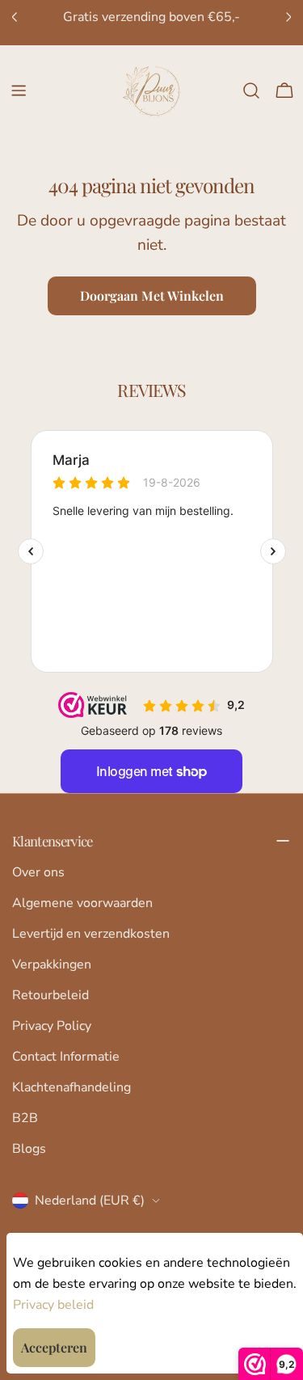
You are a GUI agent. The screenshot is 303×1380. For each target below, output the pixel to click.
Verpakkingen (51, 964)
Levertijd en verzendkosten (91, 934)
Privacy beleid (53, 1305)
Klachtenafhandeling (71, 1087)
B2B (25, 1118)
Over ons (38, 872)
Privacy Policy (51, 1026)
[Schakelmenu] (18, 90)
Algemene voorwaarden (82, 903)
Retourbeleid (50, 995)
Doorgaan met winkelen (152, 295)
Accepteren (54, 1347)
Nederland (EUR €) (90, 1200)
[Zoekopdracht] (251, 90)
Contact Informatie (66, 1057)
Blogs (29, 1149)
